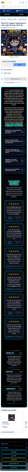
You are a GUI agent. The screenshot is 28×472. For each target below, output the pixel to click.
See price (4, 427)
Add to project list (15, 79)
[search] (14, 6)
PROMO (14, 452)
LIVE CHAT (15, 467)
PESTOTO (7, 90)
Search (3, 6)
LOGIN (21, 14)
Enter (19, 64)
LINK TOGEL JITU (15, 464)
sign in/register (10, 82)
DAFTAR (7, 14)
